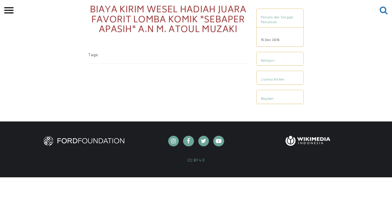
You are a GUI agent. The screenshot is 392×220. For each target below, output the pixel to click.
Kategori (268, 60)
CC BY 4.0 (196, 160)
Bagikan (267, 98)
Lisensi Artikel (272, 79)
